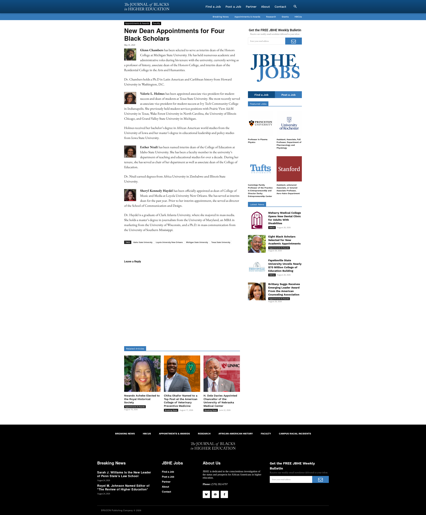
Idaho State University (142, 242)
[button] (295, 6)
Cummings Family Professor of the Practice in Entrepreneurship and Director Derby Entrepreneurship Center (260, 190)
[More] (207, 249)
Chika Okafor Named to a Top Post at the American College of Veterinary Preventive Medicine (180, 400)
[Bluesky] (206, 494)
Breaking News (171, 410)
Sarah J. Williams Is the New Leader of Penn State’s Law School (124, 474)
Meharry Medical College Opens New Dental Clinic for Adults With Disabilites (284, 218)
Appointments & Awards (137, 23)
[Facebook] (224, 494)
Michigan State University (197, 242)
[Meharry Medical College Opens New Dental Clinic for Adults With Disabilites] (257, 220)
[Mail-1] (215, 494)
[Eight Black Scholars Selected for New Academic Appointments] (257, 244)
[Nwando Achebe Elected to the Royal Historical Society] (142, 373)
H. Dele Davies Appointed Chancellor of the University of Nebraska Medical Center (220, 400)
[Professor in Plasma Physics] (260, 123)
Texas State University (220, 242)
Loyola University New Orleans (169, 242)
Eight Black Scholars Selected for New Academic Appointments (284, 240)
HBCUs (272, 227)
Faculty (156, 23)
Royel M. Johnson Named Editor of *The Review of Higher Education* (123, 487)
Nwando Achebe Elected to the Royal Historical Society (142, 399)
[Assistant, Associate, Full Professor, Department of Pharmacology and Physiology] (289, 123)
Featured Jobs (258, 104)
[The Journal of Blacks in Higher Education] (146, 7)
